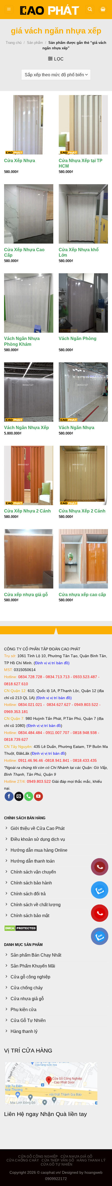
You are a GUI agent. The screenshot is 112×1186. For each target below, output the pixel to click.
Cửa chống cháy (23, 1160)
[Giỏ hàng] (103, 9)
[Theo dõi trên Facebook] (9, 796)
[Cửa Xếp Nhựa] (28, 124)
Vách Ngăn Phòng (78, 338)
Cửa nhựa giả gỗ (76, 1156)
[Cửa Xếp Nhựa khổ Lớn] (83, 214)
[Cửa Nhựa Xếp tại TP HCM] (83, 124)
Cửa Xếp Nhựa (19, 160)
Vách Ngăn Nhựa (76, 427)
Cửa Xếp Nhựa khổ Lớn (79, 252)
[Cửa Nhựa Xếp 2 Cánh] (83, 475)
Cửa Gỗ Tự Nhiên (57, 1164)
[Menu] (9, 9)
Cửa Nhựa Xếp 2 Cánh (82, 511)
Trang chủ (13, 43)
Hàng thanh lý (91, 1160)
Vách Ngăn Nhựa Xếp (26, 427)
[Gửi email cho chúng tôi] (18, 796)
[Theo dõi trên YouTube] (38, 796)
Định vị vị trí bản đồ (51, 663)
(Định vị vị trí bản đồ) (54, 698)
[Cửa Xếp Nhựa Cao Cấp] (28, 214)
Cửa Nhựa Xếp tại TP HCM (80, 163)
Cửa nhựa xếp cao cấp (82, 594)
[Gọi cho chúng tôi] (28, 796)
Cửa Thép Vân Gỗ (58, 1160)
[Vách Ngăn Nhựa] (83, 392)
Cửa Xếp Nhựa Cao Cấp (24, 252)
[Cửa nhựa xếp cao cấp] (83, 559)
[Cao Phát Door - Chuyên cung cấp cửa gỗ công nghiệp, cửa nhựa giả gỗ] (49, 9)
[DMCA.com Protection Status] (20, 928)
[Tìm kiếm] (89, 9)
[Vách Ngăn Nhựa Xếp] (28, 392)
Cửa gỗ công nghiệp (38, 1156)
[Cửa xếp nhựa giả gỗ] (28, 559)
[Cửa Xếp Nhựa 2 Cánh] (28, 475)
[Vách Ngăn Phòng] (83, 303)
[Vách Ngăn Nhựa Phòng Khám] (28, 303)
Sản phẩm (35, 43)
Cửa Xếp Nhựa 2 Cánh (27, 511)
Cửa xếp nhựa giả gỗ (26, 594)
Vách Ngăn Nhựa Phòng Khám (22, 341)
